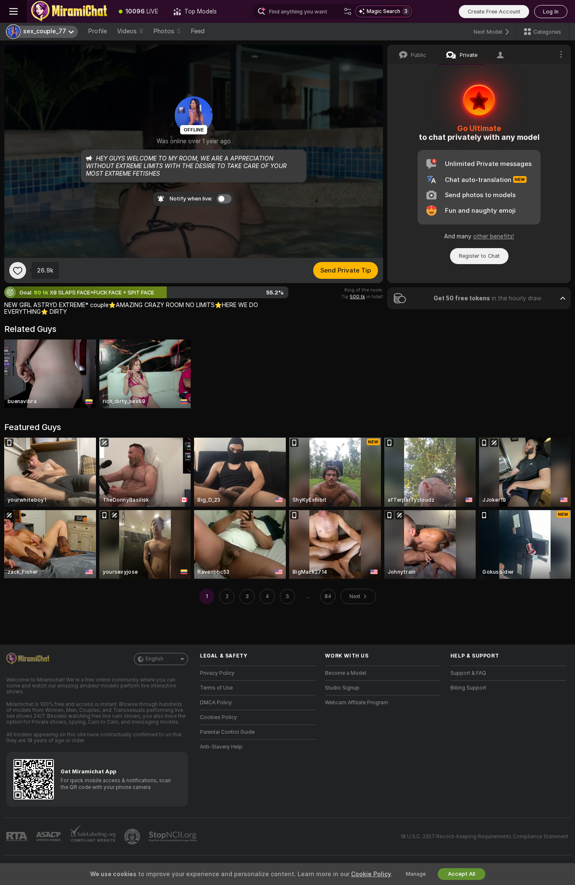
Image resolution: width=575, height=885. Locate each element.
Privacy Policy (217, 673)
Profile (97, 31)
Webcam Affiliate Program (356, 703)
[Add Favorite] (17, 270)
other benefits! (493, 236)
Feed (198, 31)
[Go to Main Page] (69, 11)
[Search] (348, 11)
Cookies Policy (218, 717)
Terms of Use (216, 688)
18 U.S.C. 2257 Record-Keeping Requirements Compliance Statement (484, 837)
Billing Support (468, 688)
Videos (130, 31)
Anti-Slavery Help (221, 747)
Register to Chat (479, 256)
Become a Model (345, 673)
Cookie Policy (371, 874)
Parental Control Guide (227, 732)
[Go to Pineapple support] (133, 837)
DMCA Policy (216, 703)
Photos (167, 31)
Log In (551, 11)
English (154, 659)
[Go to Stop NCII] (173, 837)
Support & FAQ (468, 673)
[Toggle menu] (13, 11)
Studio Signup (342, 688)
